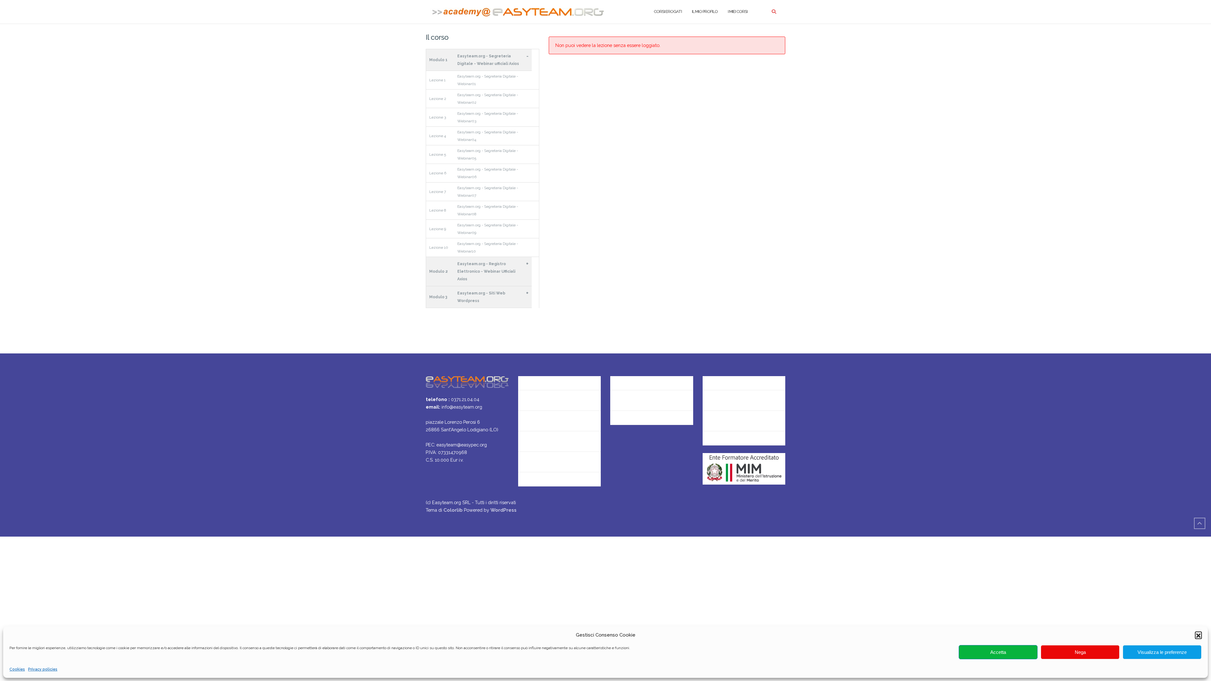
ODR (708, 421)
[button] (1198, 635)
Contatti (527, 400)
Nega (1080, 652)
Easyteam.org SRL (630, 380)
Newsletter (530, 421)
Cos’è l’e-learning (537, 462)
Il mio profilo (705, 11)
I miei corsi (737, 11)
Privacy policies (42, 669)
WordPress (503, 510)
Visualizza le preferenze (1162, 652)
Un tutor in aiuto (536, 482)
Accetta (998, 652)
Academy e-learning (633, 421)
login (708, 441)
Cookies (17, 669)
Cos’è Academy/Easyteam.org (552, 380)
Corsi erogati (668, 11)
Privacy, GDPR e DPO (633, 400)
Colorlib (453, 510)
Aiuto (524, 441)
